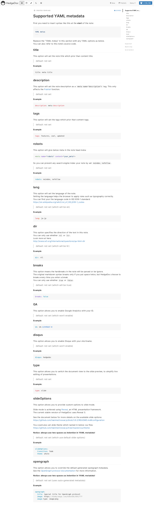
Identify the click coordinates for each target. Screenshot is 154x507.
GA (127, 29)
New (113, 3)
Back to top (128, 47)
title (127, 13)
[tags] (32, 113)
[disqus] (32, 334)
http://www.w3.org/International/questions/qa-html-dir (59, 241)
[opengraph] (32, 461)
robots (128, 20)
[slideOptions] (32, 398)
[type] (32, 364)
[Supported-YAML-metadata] (32, 15)
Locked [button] (118, 10)
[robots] (32, 143)
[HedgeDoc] (9, 3)
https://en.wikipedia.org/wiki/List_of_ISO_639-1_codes (58, 202)
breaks (128, 27)
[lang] (32, 186)
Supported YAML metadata (134, 10)
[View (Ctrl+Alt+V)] (21, 3)
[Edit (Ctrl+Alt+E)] (31, 3)
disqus (128, 32)
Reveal (64, 409)
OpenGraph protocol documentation (58, 471)
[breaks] (32, 265)
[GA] (32, 304)
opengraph (129, 39)
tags (127, 18)
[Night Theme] (36, 3)
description (130, 16)
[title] (32, 49)
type (127, 34)
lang (127, 22)
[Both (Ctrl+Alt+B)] (26, 3)
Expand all (128, 44)
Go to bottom (129, 50)
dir (127, 25)
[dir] (32, 226)
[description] (32, 79)
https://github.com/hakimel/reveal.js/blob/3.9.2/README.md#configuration (69, 420)
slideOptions (130, 36)
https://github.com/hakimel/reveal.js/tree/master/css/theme (61, 428)
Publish (123, 3)
